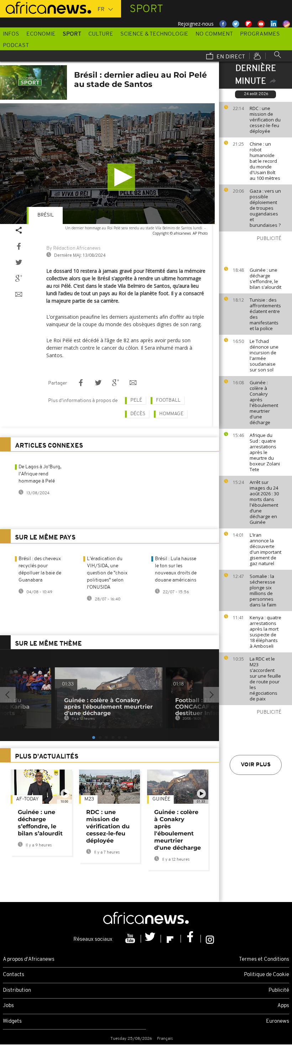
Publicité (278, 990)
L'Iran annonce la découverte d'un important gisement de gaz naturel (265, 549)
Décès (137, 414)
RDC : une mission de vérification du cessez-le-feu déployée (265, 119)
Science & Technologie (154, 34)
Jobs (8, 1005)
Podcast (16, 45)
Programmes (260, 34)
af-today (27, 799)
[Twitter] (151, 939)
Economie (41, 34)
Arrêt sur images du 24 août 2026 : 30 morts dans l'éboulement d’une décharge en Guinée (264, 502)
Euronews (277, 1021)
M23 (89, 799)
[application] (107, 163)
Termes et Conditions (264, 959)
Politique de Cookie (266, 975)
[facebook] (191, 939)
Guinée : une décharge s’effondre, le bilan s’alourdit (265, 278)
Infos (11, 34)
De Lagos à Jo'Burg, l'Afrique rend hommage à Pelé (40, 474)
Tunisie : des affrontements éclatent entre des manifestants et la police (265, 314)
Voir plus (256, 765)
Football (168, 400)
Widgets (12, 1021)
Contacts (13, 975)
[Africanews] (45, 7)
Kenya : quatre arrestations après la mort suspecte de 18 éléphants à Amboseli (265, 632)
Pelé (136, 400)
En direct (230, 57)
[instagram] (210, 939)
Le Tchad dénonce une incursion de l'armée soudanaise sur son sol (264, 355)
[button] (121, 177)
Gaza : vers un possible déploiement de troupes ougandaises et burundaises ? (265, 208)
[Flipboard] (171, 939)
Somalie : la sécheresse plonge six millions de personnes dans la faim (263, 590)
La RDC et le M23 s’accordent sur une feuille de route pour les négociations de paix (265, 679)
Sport (72, 34)
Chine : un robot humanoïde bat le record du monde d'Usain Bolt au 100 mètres (265, 161)
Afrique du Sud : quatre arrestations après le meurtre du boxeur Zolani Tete (265, 452)
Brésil (45, 215)
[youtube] (131, 939)
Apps (283, 1005)
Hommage (171, 414)
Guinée (161, 799)
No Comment (214, 34)
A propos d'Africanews (28, 959)
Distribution (17, 990)
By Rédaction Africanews (73, 248)
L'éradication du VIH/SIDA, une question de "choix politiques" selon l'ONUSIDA (107, 573)
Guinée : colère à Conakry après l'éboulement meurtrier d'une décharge (264, 402)
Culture (100, 34)
